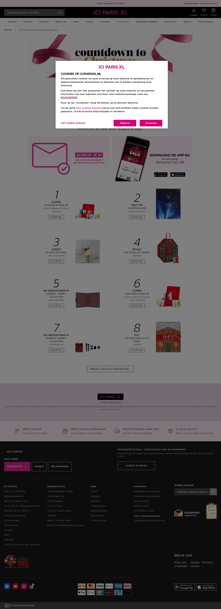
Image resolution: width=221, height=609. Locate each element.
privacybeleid (69, 98)
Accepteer (151, 123)
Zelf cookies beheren (73, 123)
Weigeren (125, 123)
